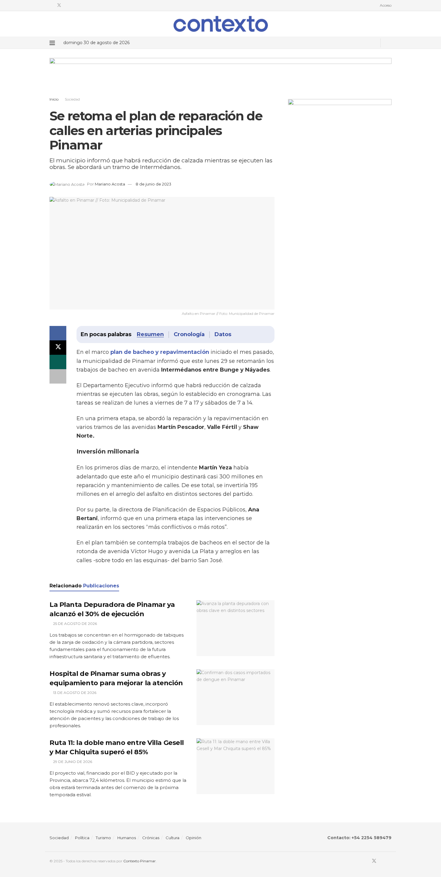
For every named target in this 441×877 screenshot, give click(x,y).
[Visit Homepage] (220, 23)
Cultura (172, 837)
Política (82, 837)
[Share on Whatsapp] (58, 362)
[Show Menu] (52, 43)
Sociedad (72, 99)
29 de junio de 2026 (72, 761)
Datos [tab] (222, 334)
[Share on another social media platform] (58, 376)
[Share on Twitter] (58, 347)
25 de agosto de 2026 (74, 623)
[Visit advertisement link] (221, 78)
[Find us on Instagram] (74, 5)
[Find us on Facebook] (51, 5)
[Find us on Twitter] (59, 5)
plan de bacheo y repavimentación (159, 352)
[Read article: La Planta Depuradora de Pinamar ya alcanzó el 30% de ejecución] (235, 628)
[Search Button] (389, 43)
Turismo (103, 837)
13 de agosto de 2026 (74, 692)
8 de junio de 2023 (153, 184)
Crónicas (150, 837)
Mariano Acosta (110, 184)
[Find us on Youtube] (67, 5)
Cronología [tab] (189, 334)
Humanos (126, 837)
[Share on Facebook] (58, 333)
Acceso (385, 5)
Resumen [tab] (150, 334)
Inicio (54, 99)
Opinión (193, 837)
